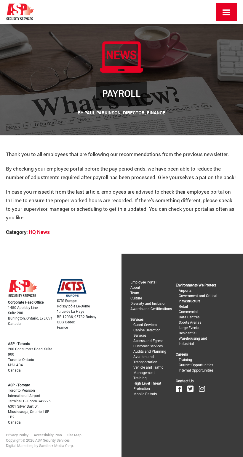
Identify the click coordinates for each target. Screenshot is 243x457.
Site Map (74, 434)
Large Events (189, 327)
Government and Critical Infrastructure (198, 298)
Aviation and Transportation (145, 359)
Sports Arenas (190, 322)
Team (134, 292)
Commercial (188, 311)
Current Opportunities (196, 364)
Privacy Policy (17, 434)
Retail (183, 306)
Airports (185, 290)
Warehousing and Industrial (193, 341)
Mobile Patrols (145, 393)
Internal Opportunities (196, 370)
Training (140, 377)
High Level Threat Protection (147, 386)
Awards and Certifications (151, 308)
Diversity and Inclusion (148, 303)
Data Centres (189, 317)
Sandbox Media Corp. (56, 445)
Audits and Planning (149, 351)
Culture (136, 298)
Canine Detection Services (147, 333)
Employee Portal (143, 282)
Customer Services (148, 345)
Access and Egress (148, 340)
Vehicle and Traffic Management (148, 370)
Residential (187, 332)
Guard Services (145, 324)
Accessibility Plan (48, 434)
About (135, 287)
